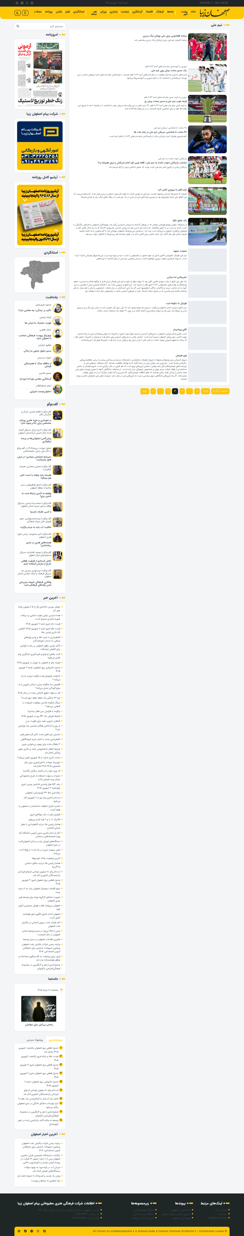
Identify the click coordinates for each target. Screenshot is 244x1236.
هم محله (94, 12)
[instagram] (27, 3)
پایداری (114, 11)
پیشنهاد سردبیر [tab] (35, 1040)
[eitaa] (32, 3)
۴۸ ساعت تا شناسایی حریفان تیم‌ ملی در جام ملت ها (160, 132)
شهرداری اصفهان (181, 1218)
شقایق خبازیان (44, 345)
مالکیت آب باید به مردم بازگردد (35, 527)
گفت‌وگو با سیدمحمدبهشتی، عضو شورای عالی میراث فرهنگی (35, 520)
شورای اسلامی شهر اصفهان (175, 1214)
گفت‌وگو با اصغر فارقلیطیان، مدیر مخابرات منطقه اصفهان (36, 486)
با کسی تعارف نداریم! (40, 512)
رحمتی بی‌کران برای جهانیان (39, 1025)
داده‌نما (53, 978)
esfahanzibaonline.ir (122, 1231)
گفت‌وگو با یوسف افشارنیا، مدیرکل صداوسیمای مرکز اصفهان (35, 554)
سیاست (125, 11)
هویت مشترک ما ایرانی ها (38, 323)
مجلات (38, 11)
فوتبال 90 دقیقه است (176, 303)
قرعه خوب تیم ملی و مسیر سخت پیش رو (166, 101)
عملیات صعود (180, 251)
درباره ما (222, 1214)
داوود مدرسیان (44, 358)
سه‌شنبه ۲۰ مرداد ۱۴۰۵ (48, 990)
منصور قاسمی (45, 373)
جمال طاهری (45, 330)
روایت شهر (184, 12)
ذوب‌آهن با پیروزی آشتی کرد (172, 190)
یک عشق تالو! (180, 220)
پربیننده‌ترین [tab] (55, 1040)
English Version (218, 1218)
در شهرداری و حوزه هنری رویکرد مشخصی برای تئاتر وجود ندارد (35, 421)
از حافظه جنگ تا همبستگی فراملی (37, 365)
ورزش (103, 11)
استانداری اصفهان (180, 1210)
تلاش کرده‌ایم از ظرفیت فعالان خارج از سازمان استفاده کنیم (36, 562)
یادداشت (52, 297)
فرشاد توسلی (45, 317)
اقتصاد (149, 11)
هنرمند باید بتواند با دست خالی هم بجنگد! (35, 476)
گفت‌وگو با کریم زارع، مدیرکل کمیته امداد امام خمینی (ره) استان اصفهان (34, 431)
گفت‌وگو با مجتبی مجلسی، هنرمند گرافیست (35, 468)
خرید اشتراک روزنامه (142, 1218)
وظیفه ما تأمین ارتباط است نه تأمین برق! (36, 495)
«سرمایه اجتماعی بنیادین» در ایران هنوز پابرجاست (34, 458)
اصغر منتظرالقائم (43, 386)
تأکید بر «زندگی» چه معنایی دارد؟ (34, 310)
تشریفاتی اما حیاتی (177, 277)
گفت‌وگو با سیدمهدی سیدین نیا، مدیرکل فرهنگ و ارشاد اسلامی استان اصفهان (34, 573)
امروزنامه (52, 34)
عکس (59, 11)
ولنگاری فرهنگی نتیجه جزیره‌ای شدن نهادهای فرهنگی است (35, 583)
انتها (145, 391)
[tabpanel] (40, 1086)
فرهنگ (160, 11)
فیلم (67, 11)
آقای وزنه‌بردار (180, 330)
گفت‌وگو (52, 404)
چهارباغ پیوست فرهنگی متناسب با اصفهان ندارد (35, 337)
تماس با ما (221, 1210)
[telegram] (21, 3)
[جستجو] (17, 26)
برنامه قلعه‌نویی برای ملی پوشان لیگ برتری (165, 36)
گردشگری (137, 11)
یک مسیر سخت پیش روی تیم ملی (169, 71)
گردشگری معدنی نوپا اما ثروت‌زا (35, 379)
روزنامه (48, 11)
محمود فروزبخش (43, 305)
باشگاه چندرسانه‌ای (143, 1214)
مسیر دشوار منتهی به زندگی (37, 351)
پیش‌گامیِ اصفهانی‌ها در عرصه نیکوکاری (36, 440)
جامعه (170, 11)
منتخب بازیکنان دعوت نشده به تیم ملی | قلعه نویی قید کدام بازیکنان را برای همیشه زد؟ (142, 163)
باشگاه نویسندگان (144, 1210)
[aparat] (16, 3)
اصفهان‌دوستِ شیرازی (40, 391)
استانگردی (78, 11)
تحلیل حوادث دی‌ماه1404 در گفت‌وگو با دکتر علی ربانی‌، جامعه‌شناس (34, 449)
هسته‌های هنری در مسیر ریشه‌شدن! (38, 544)
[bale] (25, 1231)
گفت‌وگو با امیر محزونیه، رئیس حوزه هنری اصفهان (34, 535)
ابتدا (205, 391)
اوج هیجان (181, 356)
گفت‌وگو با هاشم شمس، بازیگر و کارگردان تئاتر (36, 413)
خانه (193, 11)
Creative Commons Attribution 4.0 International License (191, 1231)
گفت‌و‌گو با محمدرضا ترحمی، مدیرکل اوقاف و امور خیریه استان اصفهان (34, 504)
